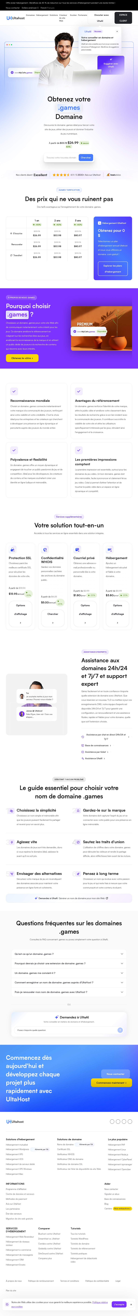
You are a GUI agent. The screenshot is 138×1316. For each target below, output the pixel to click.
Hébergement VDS (14, 1159)
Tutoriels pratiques (79, 1253)
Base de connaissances (96, 745)
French (47, 8)
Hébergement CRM (15, 1259)
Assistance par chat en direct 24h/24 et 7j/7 (106, 736)
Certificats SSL (63, 1149)
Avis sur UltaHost (13, 1204)
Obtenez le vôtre (21, 358)
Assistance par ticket (95, 752)
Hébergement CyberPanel (120, 1159)
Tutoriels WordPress (79, 1238)
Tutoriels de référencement (83, 1248)
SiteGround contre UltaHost (50, 1253)
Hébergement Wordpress (17, 1149)
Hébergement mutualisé (17, 1144)
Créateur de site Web (63, 18)
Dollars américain (30, 8)
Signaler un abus (111, 1194)
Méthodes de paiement (16, 1199)
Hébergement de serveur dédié (20, 1164)
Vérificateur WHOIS (66, 1154)
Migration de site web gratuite (19, 1218)
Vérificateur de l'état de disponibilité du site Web (79, 1169)
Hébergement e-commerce (18, 1250)
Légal (117, 1281)
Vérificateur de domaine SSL (70, 1164)
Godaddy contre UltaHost (49, 1248)
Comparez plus (45, 1258)
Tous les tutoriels (78, 1234)
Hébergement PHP (116, 1144)
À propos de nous (14, 1281)
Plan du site (11, 1290)
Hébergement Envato (15, 1264)
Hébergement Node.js (118, 1154)
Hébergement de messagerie (19, 1255)
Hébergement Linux (117, 1149)
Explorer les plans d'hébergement (113, 268)
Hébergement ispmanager (120, 1164)
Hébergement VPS (14, 1154)
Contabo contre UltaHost (49, 1243)
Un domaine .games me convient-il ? (35, 972)
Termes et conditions (69, 1281)
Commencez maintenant (110, 1082)
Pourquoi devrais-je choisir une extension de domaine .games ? (50, 963)
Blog (106, 1204)
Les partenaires (13, 1209)
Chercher (86, 157)
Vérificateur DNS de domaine (70, 1159)
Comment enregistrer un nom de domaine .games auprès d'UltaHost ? (54, 982)
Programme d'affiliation (16, 1189)
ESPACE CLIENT (123, 18)
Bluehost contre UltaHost (49, 1234)
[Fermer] (131, 1304)
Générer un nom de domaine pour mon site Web (72, 898)
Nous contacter (13, 8)
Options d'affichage (20, 609)
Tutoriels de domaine (80, 1243)
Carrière (108, 1208)
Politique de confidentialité (97, 1281)
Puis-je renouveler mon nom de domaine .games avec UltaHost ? (51, 991)
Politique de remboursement (41, 1281)
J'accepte (119, 1304)
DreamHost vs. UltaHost (49, 1238)
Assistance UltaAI (93, 758)
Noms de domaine (65, 1144)
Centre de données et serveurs (20, 1194)
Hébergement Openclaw (119, 1169)
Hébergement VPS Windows (19, 1169)
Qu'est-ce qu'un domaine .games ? (34, 953)
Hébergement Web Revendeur (20, 1237)
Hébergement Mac (14, 1174)
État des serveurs (14, 1213)
